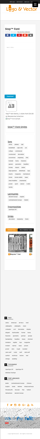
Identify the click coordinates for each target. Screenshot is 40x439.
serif (20, 352)
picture (26, 346)
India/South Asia (29, 386)
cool (14, 329)
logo (28, 171)
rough (18, 349)
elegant (7, 332)
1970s (10, 144)
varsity (11, 187)
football (11, 161)
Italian (23, 167)
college (11, 151)
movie (10, 177)
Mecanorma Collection (23, 32)
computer (8, 329)
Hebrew (20, 386)
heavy (23, 339)
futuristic (23, 161)
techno (22, 355)
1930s (7, 323)
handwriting (8, 339)
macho (11, 174)
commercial (18, 151)
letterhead (22, 171)
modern (7, 346)
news (26, 177)
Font (7, 423)
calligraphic (8, 326)
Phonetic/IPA (9, 390)
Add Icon (27, 2)
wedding (14, 359)
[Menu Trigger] (35, 4)
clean (24, 326)
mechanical (26, 174)
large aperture (13, 171)
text (27, 355)
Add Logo (12, 2)
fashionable (15, 332)
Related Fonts (12, 230)
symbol (7, 355)
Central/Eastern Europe (15, 200)
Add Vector (20, 2)
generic (11, 164)
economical (12, 157)
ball (22, 144)
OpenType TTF (19, 369)
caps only (20, 148)
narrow (14, 346)
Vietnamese (8, 393)
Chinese (29, 383)
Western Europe (13, 197)
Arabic (7, 383)
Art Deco (21, 323)
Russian (17, 390)
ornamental (22, 180)
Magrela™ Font (15, 254)
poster (10, 184)
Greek (13, 386)
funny (17, 161)
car (26, 148)
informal (30, 339)
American (14, 323)
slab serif (27, 352)
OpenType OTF (13, 209)
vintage (7, 359)
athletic (17, 144)
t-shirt (28, 184)
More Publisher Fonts (26, 230)
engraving (20, 157)
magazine (18, 174)
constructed (12, 154)
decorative (21, 154)
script (15, 352)
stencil (22, 184)
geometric (18, 164)
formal (23, 332)
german (23, 336)
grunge (30, 336)
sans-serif (8, 352)
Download (10, 96)
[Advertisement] (20, 73)
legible (15, 342)
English (22, 197)
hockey (11, 167)
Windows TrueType (10, 373)
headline (26, 164)
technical (14, 355)
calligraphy (17, 326)
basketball (12, 148)
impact (17, 167)
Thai (23, 390)
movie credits (18, 177)
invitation (8, 342)
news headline (13, 180)
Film (27, 157)
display (29, 329)
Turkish (26, 200)
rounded (24, 349)
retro (13, 349)
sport (16, 184)
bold (27, 323)
